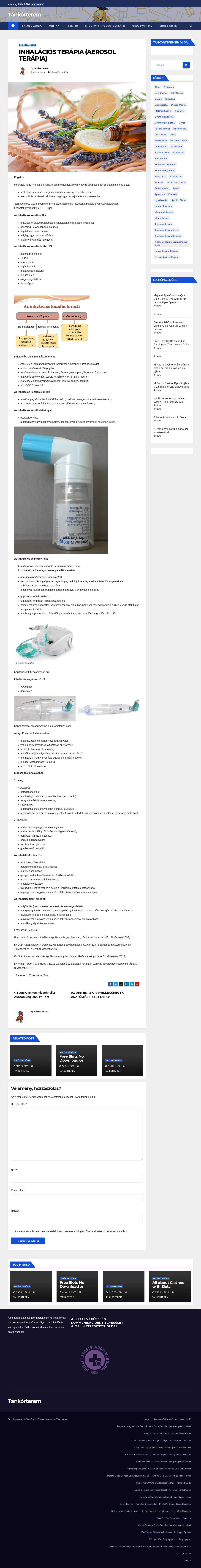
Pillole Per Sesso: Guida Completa (175, 1504)
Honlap (15, 1211)
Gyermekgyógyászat (165, 122)
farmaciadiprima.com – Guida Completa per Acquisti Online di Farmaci (159, 1469)
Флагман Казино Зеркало (168, 236)
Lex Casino (160, 134)
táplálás (159, 182)
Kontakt (55, 25)
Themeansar (62, 1419)
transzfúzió (160, 176)
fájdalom (179, 111)
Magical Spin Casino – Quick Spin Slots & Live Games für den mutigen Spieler (170, 299)
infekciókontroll (162, 128)
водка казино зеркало (166, 251)
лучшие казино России (166, 257)
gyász (182, 122)
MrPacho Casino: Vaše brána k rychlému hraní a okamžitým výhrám (171, 368)
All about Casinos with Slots (170, 417)
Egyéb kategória (27, 45)
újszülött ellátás (178, 200)
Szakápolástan (162, 152)
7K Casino (169, 87)
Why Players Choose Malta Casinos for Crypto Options (166, 1532)
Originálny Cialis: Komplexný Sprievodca (138, 1504)
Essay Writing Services (180, 1454)
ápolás (176, 188)
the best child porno (165, 164)
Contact (187, 1560)
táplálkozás (176, 176)
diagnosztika (161, 105)
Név (14, 1170)
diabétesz (170, 99)
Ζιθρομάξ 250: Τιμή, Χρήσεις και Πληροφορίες (170, 1539)
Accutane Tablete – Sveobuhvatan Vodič (172, 1419)
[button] (191, 25)
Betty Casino (177, 93)
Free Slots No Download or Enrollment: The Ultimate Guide (74, 1062)
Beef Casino (161, 93)
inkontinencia (180, 128)
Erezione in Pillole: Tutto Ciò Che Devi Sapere (146, 1454)
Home (146, 1419)
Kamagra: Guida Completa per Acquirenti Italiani (127, 1476)
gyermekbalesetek (164, 116)
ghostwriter (169, 25)
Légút (172, 134)
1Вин (157, 87)
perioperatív (161, 146)
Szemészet (178, 152)
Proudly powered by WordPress (22, 1419)
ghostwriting (142, 25)
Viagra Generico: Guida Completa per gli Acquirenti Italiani (164, 1525)
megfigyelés (161, 140)
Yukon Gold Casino (176, 182)
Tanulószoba (32, 25)
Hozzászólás (19, 1104)
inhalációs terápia (59, 72)
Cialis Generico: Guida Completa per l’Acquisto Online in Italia (162, 1447)
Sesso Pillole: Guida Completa (125, 1511)
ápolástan (160, 194)
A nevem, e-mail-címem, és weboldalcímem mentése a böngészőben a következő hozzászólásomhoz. (71, 1231)
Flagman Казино (163, 111)
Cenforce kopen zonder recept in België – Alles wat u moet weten (161, 1440)
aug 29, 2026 (23, 1292)
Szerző (73, 25)
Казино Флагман (163, 206)
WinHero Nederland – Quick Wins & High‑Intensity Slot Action (170, 402)
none (188, 1497)
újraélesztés (161, 200)
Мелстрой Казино (164, 212)
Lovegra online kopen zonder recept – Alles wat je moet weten (163, 1490)
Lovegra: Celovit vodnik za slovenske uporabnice (161, 1497)
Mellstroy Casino (178, 140)
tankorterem (41, 68)
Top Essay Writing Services (178, 1518)
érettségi (172, 194)
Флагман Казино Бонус (167, 230)
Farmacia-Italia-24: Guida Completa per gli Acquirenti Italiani (163, 1462)
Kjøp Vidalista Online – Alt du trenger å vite (171, 1476)
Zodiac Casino (162, 188)
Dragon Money (178, 105)
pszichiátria (176, 146)
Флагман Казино (163, 224)
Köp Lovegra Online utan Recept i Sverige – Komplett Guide (163, 1483)
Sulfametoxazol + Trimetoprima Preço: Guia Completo (166, 1511)
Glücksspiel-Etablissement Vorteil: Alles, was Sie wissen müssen (170, 326)
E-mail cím (17, 1190)
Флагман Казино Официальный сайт (171, 243)
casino (158, 99)
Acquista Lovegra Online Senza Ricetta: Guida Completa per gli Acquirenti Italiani (154, 1426)
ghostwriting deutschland (105, 25)
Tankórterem (24, 14)
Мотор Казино (162, 218)
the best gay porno (165, 170)
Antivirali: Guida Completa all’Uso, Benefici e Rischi (167, 1433)
